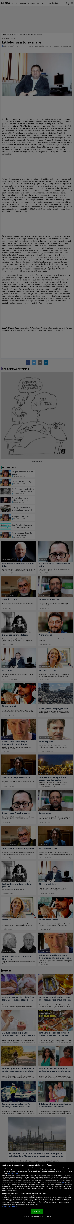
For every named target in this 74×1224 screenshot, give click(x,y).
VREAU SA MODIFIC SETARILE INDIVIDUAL (37, 1217)
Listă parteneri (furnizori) (10, 1206)
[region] (37, 1193)
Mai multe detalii (13, 1173)
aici (63, 1183)
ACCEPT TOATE (37, 1211)
